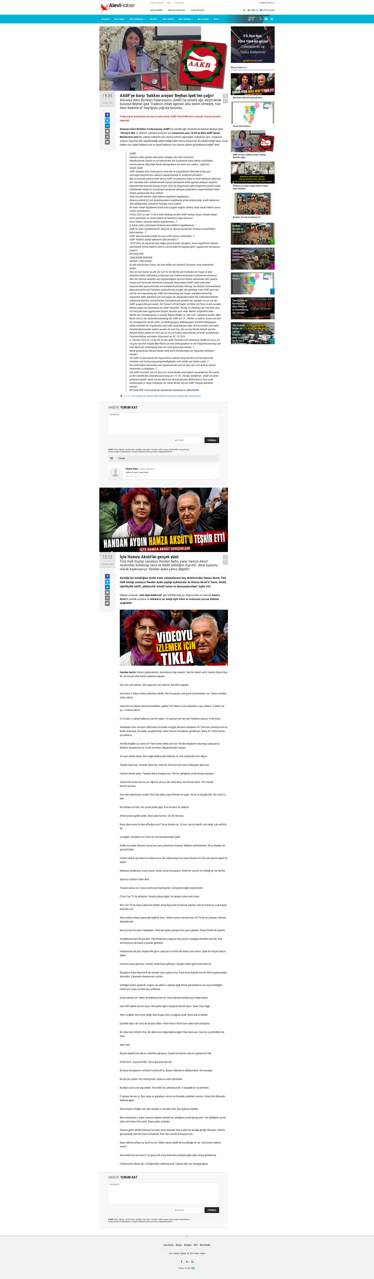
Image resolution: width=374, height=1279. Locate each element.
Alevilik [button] (153, 19)
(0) (144, 476)
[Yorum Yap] (107, 142)
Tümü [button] (215, 19)
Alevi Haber (119, 19)
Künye (179, 1245)
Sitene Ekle (179, 3)
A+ (225, 96)
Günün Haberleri (157, 3)
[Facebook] (107, 115)
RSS (196, 1245)
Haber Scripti (185, 1268)
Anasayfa (106, 19)
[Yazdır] (107, 136)
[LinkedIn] (107, 126)
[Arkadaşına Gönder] (107, 131)
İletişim (187, 1245)
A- (225, 101)
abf (133, 396)
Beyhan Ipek (183, 396)
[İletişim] (266, 19)
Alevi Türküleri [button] (185, 19)
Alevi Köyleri (203, 19)
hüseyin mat (141, 396)
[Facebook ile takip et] (181, 1262)
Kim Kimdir (205, 1245)
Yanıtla (130, 476)
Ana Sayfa (168, 1245)
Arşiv (169, 3)
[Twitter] (107, 120)
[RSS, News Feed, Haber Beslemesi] (187, 1262)
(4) (138, 476)
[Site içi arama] (272, 19)
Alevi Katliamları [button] (136, 19)
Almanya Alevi (195, 396)
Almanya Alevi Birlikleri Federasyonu (162, 396)
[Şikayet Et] (215, 476)
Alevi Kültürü (168, 19)
